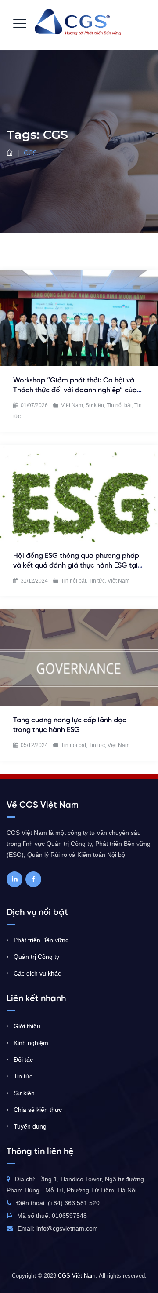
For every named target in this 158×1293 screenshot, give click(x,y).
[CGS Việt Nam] (78, 22)
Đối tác (23, 1059)
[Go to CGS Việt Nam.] (10, 153)
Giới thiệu (27, 1026)
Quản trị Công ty (36, 956)
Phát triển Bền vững (41, 939)
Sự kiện (95, 405)
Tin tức (97, 581)
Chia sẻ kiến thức (38, 1109)
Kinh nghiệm (31, 1042)
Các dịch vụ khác (37, 973)
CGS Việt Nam (77, 1275)
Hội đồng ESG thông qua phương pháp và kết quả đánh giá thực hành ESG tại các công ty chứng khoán (76, 565)
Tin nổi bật (119, 405)
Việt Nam (72, 405)
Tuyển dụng (30, 1126)
